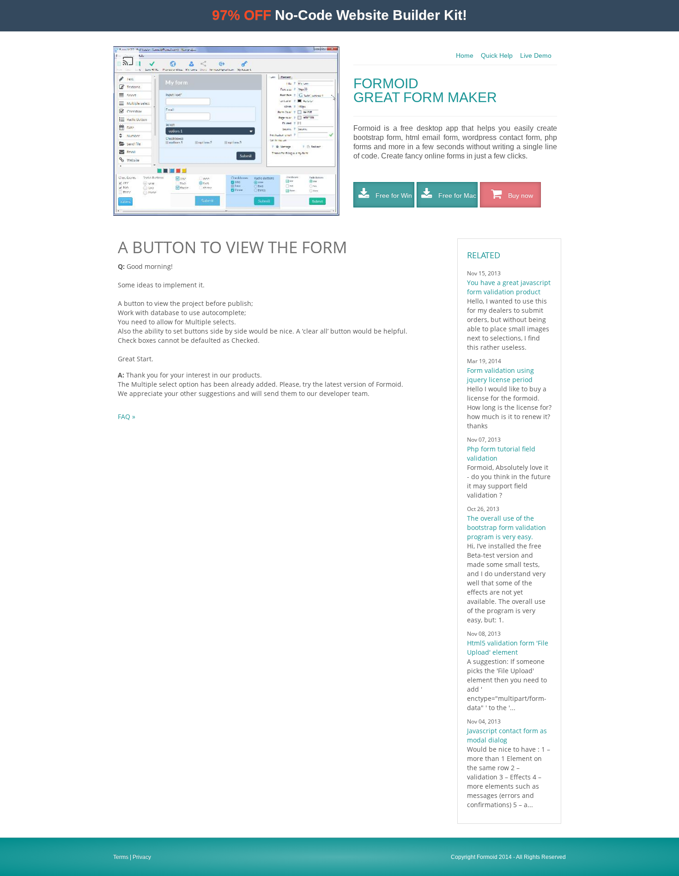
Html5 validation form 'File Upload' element (507, 648)
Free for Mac (455, 195)
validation (482, 495)
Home (464, 55)
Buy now (518, 195)
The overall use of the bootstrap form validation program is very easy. (506, 527)
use (194, 312)
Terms (120, 857)
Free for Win (392, 195)
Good (135, 266)
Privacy (142, 857)
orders (477, 319)
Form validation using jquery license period (500, 375)
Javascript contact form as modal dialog (507, 735)
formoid (525, 398)
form (536, 698)
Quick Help (497, 55)
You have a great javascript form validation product (509, 287)
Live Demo (536, 55)
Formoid (388, 384)
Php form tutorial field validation (501, 453)
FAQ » (126, 416)
